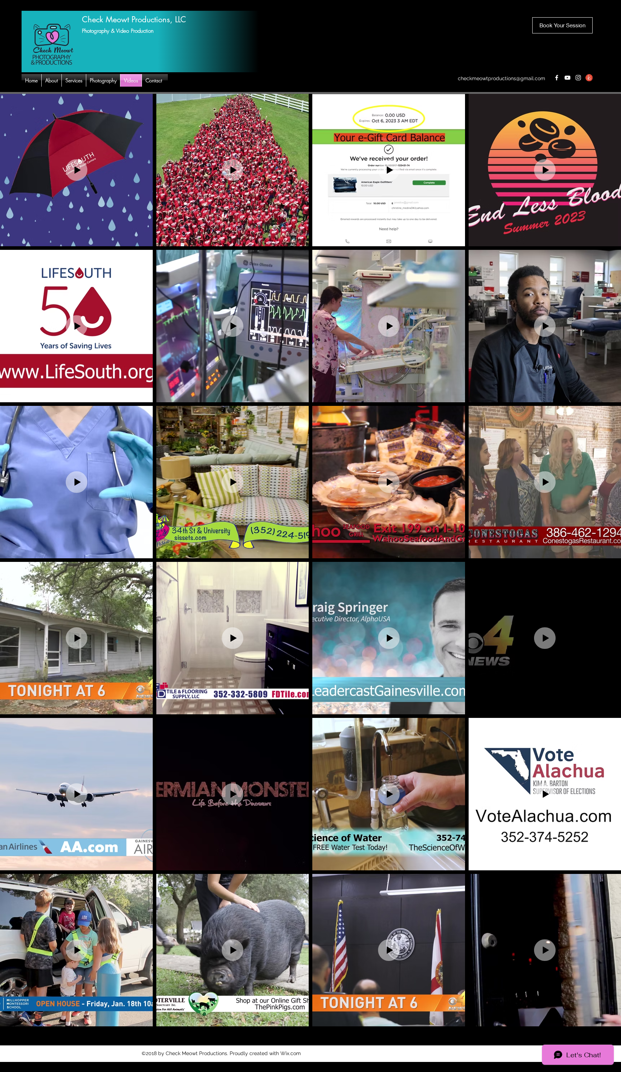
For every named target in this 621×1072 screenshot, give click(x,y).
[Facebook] (556, 77)
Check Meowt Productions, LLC (134, 19)
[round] (589, 77)
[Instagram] (578, 77)
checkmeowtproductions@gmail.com (501, 78)
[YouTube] (567, 77)
